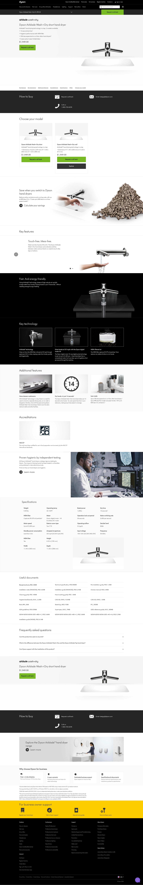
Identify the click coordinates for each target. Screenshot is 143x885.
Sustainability (101, 844)
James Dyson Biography (103, 858)
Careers (100, 832)
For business (92, 2)
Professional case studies (51, 847)
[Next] (127, 254)
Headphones (56, 7)
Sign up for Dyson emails (25, 867)
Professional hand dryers (51, 829)
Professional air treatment (51, 832)
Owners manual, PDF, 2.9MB (100, 590)
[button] (71, 637)
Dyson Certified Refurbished (72, 2)
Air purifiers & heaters (45, 7)
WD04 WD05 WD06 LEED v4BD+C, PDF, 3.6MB (34, 614)
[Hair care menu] (38, 7)
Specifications (64, 88)
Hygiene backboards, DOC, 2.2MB (30, 600)
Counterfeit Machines (77, 841)
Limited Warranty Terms (77, 835)
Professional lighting (50, 841)
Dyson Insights (101, 838)
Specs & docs (48, 844)
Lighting (64, 7)
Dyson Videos (101, 841)
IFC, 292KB (94, 604)
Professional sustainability (51, 850)
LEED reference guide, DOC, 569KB (102, 609)
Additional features (43, 88)
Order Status (22, 864)
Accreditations (54, 88)
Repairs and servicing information (80, 853)
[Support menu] (73, 7)
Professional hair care (50, 835)
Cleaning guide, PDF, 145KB (28, 595)
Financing (74, 850)
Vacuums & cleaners (24, 7)
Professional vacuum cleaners (52, 838)
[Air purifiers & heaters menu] (52, 7)
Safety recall (74, 844)
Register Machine (23, 861)
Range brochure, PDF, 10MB (28, 585)
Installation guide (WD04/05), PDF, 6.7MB (68, 590)
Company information (103, 826)
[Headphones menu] (61, 7)
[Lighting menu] (67, 7)
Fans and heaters (23, 835)
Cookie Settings (36, 877)
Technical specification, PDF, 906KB (66, 585)
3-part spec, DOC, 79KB (62, 609)
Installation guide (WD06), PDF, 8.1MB (31, 619)
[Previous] (16, 254)
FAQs (71, 88)
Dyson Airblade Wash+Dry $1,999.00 (30, 12)
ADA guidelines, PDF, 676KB (28, 609)
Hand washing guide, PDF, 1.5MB (65, 595)
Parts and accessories (24, 850)
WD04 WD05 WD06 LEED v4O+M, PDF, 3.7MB (105, 614)
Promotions (74, 838)
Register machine (101, 2)
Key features (22, 88)
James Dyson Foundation (104, 855)
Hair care (34, 7)
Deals (84, 7)
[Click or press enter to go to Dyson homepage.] (22, 2)
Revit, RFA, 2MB (24, 604)
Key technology (32, 88)
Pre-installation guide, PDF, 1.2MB (101, 585)
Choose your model (80, 88)
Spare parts (74, 829)
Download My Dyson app (25, 870)
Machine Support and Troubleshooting (81, 832)
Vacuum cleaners (23, 826)
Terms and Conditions (45, 877)
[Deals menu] (86, 7)
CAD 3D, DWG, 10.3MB (62, 600)
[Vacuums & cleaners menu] (31, 7)
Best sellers (78, 7)
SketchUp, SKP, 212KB (61, 604)
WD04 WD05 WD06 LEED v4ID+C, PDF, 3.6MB (70, 614)
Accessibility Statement (69, 877)
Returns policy (75, 847)
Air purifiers (22, 832)
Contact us (110, 2)
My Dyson (21, 858)
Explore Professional (50, 826)
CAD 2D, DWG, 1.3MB (98, 600)
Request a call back (112, 12)
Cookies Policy (29, 877)
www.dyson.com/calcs (62, 789)
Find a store (84, 2)
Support (70, 7)
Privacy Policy (22, 877)
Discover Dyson (101, 835)
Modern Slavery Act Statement (57, 877)
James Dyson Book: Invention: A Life (106, 852)
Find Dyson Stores (102, 829)
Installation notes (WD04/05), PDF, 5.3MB (32, 590)
